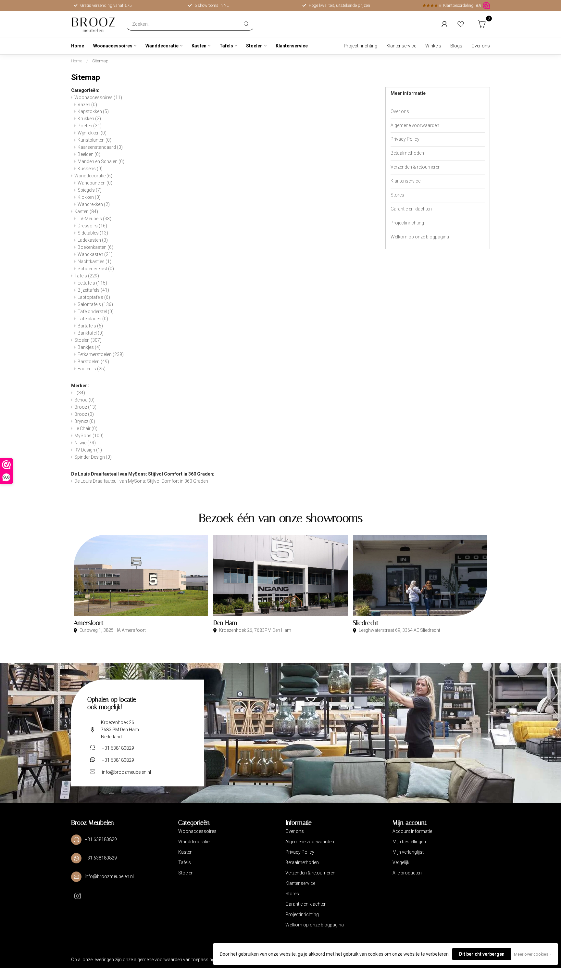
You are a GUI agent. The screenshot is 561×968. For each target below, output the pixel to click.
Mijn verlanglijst (408, 852)
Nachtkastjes (94, 261)
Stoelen (254, 45)
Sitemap (100, 60)
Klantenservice (292, 45)
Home (77, 45)
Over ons (480, 45)
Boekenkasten (95, 247)
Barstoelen (93, 361)
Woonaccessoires (112, 45)
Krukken (89, 118)
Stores (397, 194)
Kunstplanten (94, 140)
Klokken (89, 197)
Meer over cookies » (532, 954)
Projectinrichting (360, 45)
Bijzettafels (93, 290)
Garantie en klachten (411, 208)
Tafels (226, 45)
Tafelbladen (93, 318)
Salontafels (95, 304)
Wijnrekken (92, 132)
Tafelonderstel (96, 311)
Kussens (90, 168)
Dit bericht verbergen (482, 954)
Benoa (84, 399)
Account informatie (412, 831)
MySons (89, 435)
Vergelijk (401, 862)
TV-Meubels (94, 218)
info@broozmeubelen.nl (126, 772)
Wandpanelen (95, 182)
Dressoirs (92, 225)
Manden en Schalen (101, 161)
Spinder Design (93, 457)
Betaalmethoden (407, 153)
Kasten (199, 45)
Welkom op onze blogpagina (420, 236)
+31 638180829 (118, 748)
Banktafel (91, 333)
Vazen (87, 104)
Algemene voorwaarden (415, 125)
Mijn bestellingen (409, 841)
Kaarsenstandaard (100, 147)
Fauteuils (92, 368)
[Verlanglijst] (460, 24)
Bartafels (90, 325)
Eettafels (92, 283)
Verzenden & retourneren (416, 167)
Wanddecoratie (162, 45)
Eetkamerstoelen (101, 354)
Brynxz (84, 421)
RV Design (88, 449)
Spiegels (90, 190)
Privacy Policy (405, 139)
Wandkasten (95, 254)
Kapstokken (93, 111)
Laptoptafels (94, 297)
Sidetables (93, 233)
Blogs (456, 45)
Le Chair (85, 428)
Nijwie (85, 442)
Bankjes (89, 347)
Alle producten (407, 872)
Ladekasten (93, 240)
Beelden (89, 154)
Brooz (85, 407)
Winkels (433, 45)
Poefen (90, 125)
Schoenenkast (96, 268)
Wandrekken (94, 204)
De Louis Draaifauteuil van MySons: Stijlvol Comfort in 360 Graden (141, 481)
